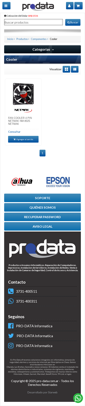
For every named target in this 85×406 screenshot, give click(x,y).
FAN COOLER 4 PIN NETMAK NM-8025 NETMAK (20, 120)
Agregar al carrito (24, 139)
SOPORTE (42, 198)
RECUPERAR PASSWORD (42, 217)
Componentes (38, 39)
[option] (24, 182)
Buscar (74, 22)
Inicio (10, 39)
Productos (22, 39)
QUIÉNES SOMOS (42, 207)
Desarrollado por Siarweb (42, 392)
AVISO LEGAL (43, 226)
